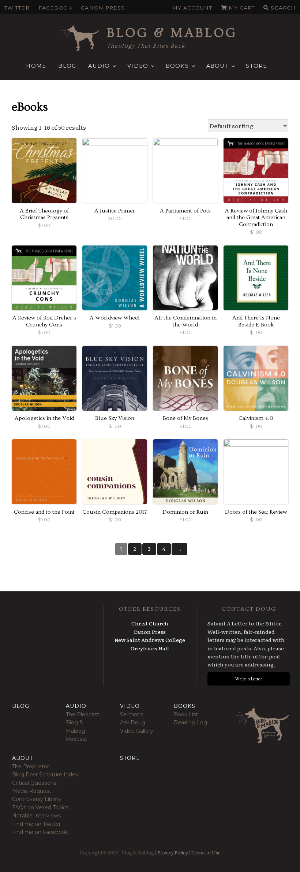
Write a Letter (248, 678)
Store (256, 66)
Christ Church (149, 623)
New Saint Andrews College (150, 639)
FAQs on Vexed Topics (40, 807)
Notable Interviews (36, 815)
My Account (192, 8)
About (217, 66)
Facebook (55, 8)
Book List (186, 714)
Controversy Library (36, 799)
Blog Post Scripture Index (45, 774)
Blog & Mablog (172, 33)
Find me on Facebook (40, 832)
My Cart (242, 8)
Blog (67, 66)
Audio (99, 66)
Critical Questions (34, 783)
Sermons (131, 714)
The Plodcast (82, 714)
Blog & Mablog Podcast (76, 730)
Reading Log (190, 722)
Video (137, 66)
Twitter (17, 8)
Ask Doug (132, 722)
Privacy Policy (172, 852)
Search (283, 8)
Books (177, 66)
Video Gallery (136, 731)
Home (36, 66)
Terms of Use (206, 852)
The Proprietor (30, 766)
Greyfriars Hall (150, 648)
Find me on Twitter (36, 824)
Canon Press (103, 8)
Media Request (31, 791)
